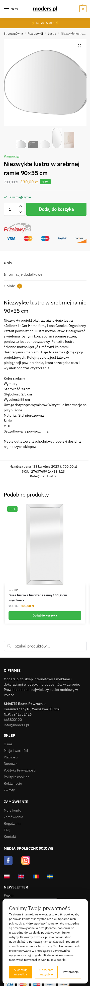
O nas (8, 744)
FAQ (7, 830)
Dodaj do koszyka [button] (45, 615)
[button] (82, 8)
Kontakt (10, 836)
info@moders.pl (16, 725)
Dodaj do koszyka (56, 209)
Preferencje (71, 972)
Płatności (11, 757)
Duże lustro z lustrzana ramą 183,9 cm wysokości (38, 597)
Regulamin (12, 823)
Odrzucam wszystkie (46, 972)
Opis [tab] (8, 262)
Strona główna (13, 33)
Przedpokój (35, 33)
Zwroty (9, 790)
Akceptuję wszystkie (21, 972)
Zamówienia (13, 817)
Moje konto (12, 810)
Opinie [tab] (12, 286)
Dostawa (10, 763)
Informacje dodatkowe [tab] (23, 274)
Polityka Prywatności (20, 770)
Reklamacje (13, 783)
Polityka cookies (16, 777)
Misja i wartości (16, 750)
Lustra (52, 33)
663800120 (13, 719)
